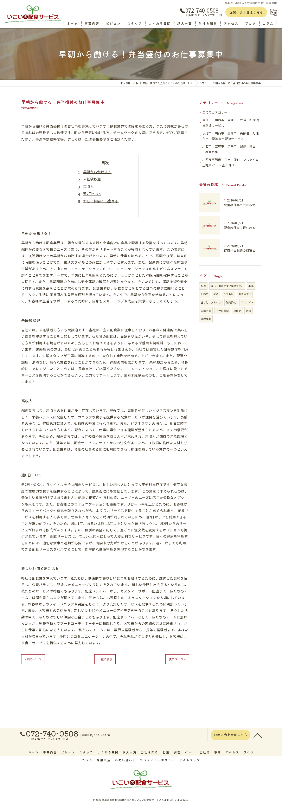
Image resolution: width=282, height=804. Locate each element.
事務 (250, 286)
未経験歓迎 (92, 178)
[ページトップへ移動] (258, 735)
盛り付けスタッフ (211, 302)
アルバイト (247, 302)
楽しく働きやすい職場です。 (227, 286)
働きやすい (244, 294)
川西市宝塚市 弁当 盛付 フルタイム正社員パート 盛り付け (230, 162)
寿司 (248, 310)
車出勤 (237, 310)
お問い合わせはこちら (246, 12)
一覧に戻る (105, 659)
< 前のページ (33, 659)
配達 (203, 286)
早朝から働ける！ (97, 171)
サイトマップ (189, 760)
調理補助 (206, 318)
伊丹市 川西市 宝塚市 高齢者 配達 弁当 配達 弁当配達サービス (231, 136)
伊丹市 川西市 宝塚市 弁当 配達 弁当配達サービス (230, 123)
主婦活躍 (206, 310)
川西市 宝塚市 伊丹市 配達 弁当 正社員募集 (230, 149)
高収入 (88, 186)
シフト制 (228, 294)
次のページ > (177, 659)
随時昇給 (231, 302)
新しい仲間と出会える (101, 200)
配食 (215, 294)
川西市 (205, 294)
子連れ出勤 (222, 310)
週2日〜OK (92, 193)
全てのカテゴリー (214, 112)
